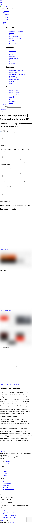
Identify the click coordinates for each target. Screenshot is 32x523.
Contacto (5, 510)
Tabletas (11, 40)
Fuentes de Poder (13, 72)
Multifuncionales (13, 58)
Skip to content (4, 1)
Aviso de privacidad (8, 513)
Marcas (5, 471)
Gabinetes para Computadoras (17, 74)
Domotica (11, 97)
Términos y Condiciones (9, 517)
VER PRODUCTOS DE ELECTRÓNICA (11, 384)
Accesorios (12, 63)
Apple (10, 99)
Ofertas (5, 104)
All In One (11, 33)
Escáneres (12, 54)
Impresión (5, 487)
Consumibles (12, 51)
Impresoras (12, 56)
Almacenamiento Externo (15, 92)
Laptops (11, 34)
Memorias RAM (13, 78)
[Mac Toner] (3, 6)
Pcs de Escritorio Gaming (16, 38)
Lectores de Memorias (15, 76)
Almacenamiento (13, 90)
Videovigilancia (13, 96)
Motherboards (13, 83)
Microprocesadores (14, 79)
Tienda (5, 24)
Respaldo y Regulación (15, 94)
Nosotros (5, 470)
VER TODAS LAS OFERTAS (8, 310)
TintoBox (11, 522)
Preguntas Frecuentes (8, 512)
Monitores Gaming (14, 43)
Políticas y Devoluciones (9, 515)
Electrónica (12, 101)
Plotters (11, 60)
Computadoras (7, 483)
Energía (11, 103)
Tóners (14, 52)
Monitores (12, 42)
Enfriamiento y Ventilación (16, 70)
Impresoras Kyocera (8, 489)
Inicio (4, 22)
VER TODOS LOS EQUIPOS (8, 249)
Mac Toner (4, 520)
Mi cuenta (5, 473)
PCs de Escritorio (13, 36)
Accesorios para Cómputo (16, 31)
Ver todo (5, 490)
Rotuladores (12, 61)
